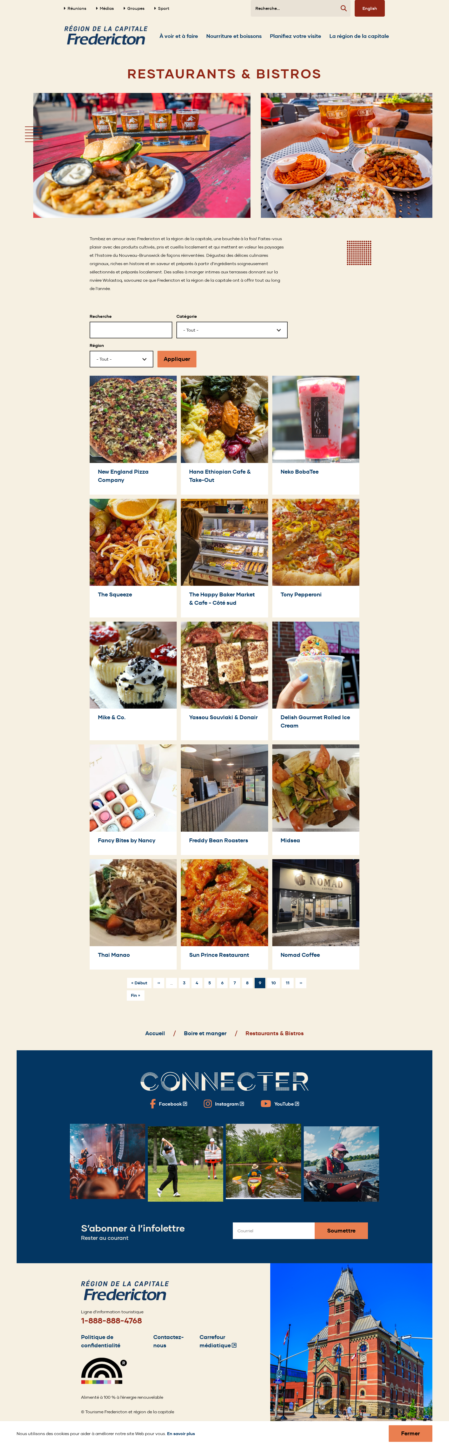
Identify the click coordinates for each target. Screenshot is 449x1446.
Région (97, 345)
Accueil (155, 1033)
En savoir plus (181, 1433)
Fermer (410, 1433)
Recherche (101, 316)
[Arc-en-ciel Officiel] (104, 1382)
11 (290, 983)
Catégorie (186, 316)
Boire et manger (205, 1033)
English (369, 8)
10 (275, 983)
